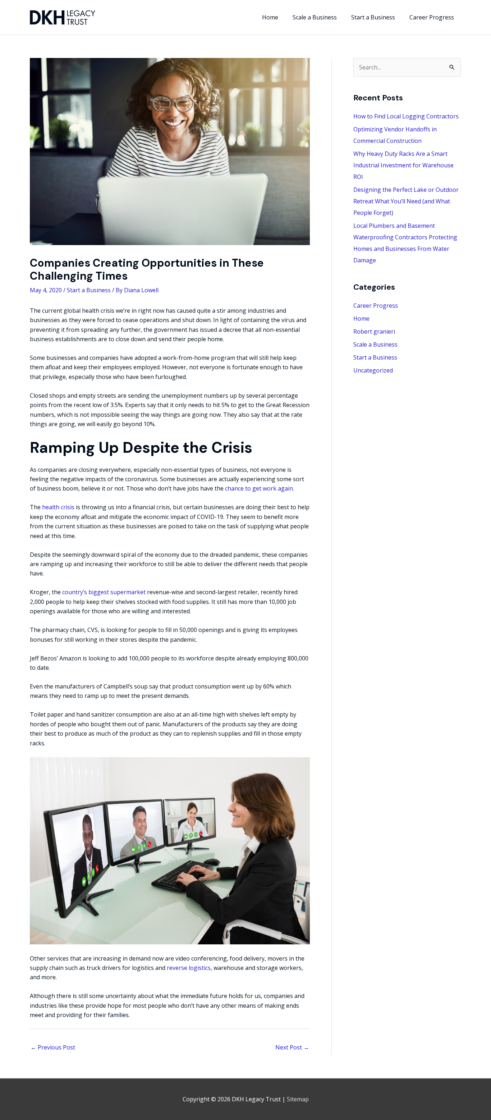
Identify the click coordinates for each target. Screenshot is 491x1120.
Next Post (292, 1047)
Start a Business (89, 290)
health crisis (58, 507)
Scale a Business (375, 344)
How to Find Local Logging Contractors (406, 116)
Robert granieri (374, 331)
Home (361, 318)
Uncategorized (373, 370)
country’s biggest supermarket (104, 592)
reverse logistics (189, 968)
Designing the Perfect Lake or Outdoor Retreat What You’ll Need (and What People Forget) (406, 201)
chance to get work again (259, 488)
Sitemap (298, 1099)
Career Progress (375, 306)
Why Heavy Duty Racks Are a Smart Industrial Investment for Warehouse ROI (403, 165)
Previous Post (53, 1047)
